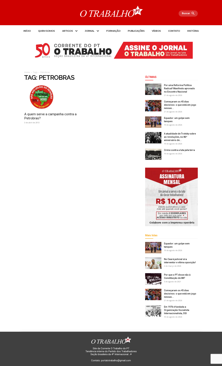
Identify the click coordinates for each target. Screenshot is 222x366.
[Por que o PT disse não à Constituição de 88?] (153, 279)
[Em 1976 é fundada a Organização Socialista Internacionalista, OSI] (153, 311)
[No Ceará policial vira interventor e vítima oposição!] (153, 263)
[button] (189, 13)
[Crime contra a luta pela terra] (153, 154)
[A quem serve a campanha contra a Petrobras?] (50, 97)
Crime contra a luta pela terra (179, 150)
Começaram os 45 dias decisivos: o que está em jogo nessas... (180, 104)
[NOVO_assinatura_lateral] (171, 197)
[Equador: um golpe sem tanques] (153, 122)
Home (27, 72)
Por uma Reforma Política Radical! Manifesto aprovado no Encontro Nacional (179, 88)
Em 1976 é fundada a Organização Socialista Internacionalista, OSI (176, 310)
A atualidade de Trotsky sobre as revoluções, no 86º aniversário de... (180, 136)
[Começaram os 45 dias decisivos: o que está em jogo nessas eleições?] (153, 105)
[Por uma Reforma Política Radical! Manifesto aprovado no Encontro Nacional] (153, 89)
